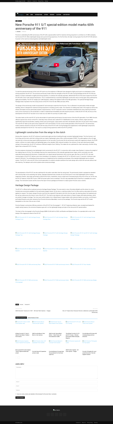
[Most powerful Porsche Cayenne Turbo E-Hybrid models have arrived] (23, 344)
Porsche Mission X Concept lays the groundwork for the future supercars (56, 353)
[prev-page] (16, 358)
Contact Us (35, 1)
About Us (29, 1)
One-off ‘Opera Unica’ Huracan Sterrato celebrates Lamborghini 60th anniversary (80, 311)
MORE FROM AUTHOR (33, 317)
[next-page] (19, 358)
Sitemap (46, 1)
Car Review (66, 14)
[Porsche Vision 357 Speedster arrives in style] (39, 345)
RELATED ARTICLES (21, 317)
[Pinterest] (91, 1)
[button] (96, 14)
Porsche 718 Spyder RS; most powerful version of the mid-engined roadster (89, 353)
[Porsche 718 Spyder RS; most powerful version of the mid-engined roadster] (90, 345)
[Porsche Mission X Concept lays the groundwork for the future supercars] (56, 345)
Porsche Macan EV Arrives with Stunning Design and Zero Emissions (89, 335)
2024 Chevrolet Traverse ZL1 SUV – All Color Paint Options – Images (33, 311)
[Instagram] (89, 1)
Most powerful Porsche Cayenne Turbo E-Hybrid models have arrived (23, 351)
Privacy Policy (41, 1)
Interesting (38, 14)
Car (27, 14)
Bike (32, 14)
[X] (94, 1)
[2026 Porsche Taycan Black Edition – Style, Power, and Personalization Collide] (56, 326)
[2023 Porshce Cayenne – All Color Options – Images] (73, 344)
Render (52, 14)
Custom (58, 14)
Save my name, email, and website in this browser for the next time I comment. (37, 394)
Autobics (19, 31)
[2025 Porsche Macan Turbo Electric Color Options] (39, 326)
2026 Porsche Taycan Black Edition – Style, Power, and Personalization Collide (55, 335)
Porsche (24, 18)
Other (46, 14)
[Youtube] (96, 1)
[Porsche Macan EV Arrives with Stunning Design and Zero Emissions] (90, 326)
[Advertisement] (56, 7)
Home (16, 18)
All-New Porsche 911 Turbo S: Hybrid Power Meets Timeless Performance (22, 335)
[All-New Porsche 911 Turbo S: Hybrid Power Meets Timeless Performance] (23, 326)
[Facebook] (86, 1)
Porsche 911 (27, 304)
